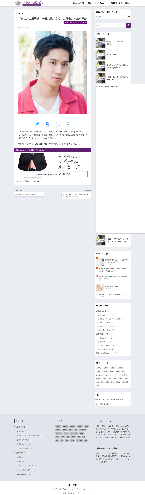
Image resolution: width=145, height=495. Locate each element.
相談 (107, 382)
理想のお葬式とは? (105, 349)
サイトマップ (73, 489)
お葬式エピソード (105, 338)
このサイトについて (86, 489)
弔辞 (126, 378)
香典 (97, 385)
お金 (123, 371)
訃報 (112, 382)
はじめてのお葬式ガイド (107, 345)
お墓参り (98, 368)
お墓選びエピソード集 (106, 326)
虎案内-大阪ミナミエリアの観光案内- (109, 400)
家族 (115, 378)
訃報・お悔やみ (124, 3)
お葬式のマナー (104, 342)
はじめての (99, 375)
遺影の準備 (125, 382)
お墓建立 (106, 368)
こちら (108, 459)
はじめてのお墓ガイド (106, 330)
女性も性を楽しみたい (103, 404)
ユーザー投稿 (123, 375)
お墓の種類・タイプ (106, 315)
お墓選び (120, 368)
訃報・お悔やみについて (106, 353)
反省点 (104, 378)
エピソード (108, 375)
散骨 (102, 382)
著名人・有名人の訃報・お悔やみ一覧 (75, 22)
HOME (73, 485)
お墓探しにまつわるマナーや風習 (110, 319)
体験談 (98, 378)
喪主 (110, 378)
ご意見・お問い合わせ (59, 489)
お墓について (91, 3)
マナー (115, 375)
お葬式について (103, 3)
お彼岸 (98, 371)
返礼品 (118, 382)
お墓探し (113, 368)
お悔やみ (104, 371)
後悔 (97, 382)
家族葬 (120, 378)
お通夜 (117, 371)
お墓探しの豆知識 (105, 322)
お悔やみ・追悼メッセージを (53, 174)
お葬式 (111, 371)
